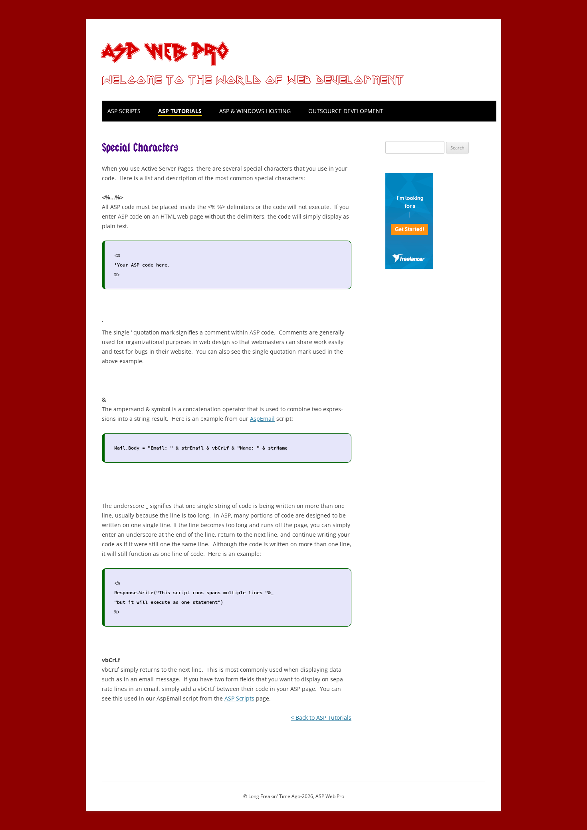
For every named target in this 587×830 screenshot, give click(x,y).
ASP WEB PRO (165, 49)
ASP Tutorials (180, 111)
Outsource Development (345, 111)
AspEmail (262, 418)
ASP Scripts (124, 111)
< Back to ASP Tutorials (321, 717)
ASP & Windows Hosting (255, 111)
